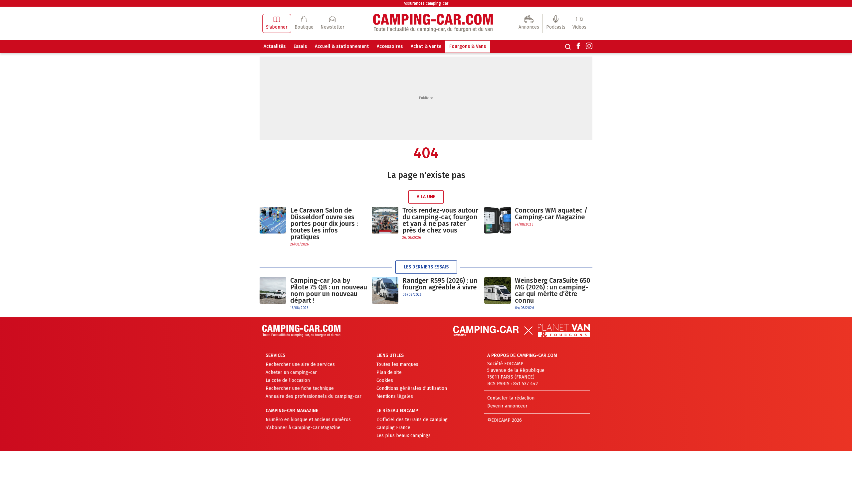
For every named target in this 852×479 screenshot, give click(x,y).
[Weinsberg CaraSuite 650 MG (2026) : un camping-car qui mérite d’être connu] (497, 294)
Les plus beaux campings (403, 435)
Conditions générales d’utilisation (411, 388)
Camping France (393, 427)
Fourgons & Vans (467, 46)
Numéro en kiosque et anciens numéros (308, 419)
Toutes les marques (397, 364)
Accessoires (390, 46)
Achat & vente (426, 46)
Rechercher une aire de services (300, 364)
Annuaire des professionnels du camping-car (313, 396)
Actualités (275, 46)
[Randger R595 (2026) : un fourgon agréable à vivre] (385, 290)
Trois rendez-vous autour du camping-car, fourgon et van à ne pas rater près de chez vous (440, 220)
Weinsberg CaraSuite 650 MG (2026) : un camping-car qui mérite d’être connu (552, 290)
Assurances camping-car (426, 3)
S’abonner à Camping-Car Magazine (303, 427)
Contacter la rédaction (510, 398)
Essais (300, 46)
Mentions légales (394, 396)
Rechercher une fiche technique (300, 388)
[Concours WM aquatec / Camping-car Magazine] (497, 220)
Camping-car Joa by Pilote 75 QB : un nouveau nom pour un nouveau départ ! (328, 290)
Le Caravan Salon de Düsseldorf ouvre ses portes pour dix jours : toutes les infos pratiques (324, 223)
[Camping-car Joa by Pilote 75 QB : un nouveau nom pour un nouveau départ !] (273, 294)
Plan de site (389, 372)
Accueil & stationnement (342, 46)
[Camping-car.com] (433, 23)
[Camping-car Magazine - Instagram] (589, 47)
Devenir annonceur (507, 406)
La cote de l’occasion (288, 380)
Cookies (384, 380)
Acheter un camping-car (291, 372)
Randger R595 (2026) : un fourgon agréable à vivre (439, 283)
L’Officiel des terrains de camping (412, 419)
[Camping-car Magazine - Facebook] (578, 47)
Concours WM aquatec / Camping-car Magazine (551, 213)
